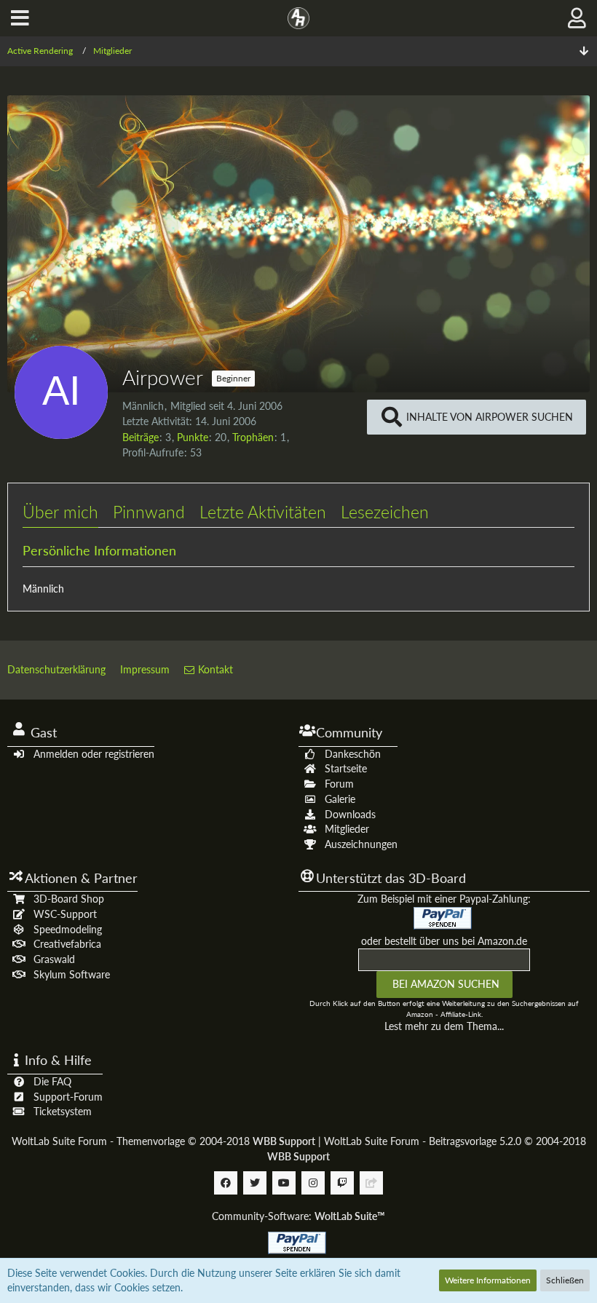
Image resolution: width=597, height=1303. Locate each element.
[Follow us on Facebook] (225, 1183)
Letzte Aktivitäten (262, 512)
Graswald (54, 959)
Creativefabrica (67, 944)
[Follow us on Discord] (371, 1183)
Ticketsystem (62, 1111)
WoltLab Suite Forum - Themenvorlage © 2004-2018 (163, 1141)
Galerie (340, 799)
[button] (20, 18)
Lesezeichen (385, 512)
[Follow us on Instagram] (313, 1183)
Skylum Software (71, 974)
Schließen (565, 1280)
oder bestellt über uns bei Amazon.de (444, 941)
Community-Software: (298, 1216)
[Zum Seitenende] (584, 51)
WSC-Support (65, 914)
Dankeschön (353, 754)
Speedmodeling (67, 929)
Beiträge (140, 437)
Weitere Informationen (488, 1280)
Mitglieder (347, 829)
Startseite (346, 768)
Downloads (350, 814)
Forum (339, 783)
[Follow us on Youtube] (284, 1183)
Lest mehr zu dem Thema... (444, 1026)
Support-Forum (68, 1096)
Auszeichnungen (361, 844)
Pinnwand (149, 512)
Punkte (192, 437)
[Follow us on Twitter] (254, 1183)
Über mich (60, 512)
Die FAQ (52, 1081)
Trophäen (253, 437)
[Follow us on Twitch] (342, 1183)
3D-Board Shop (68, 898)
